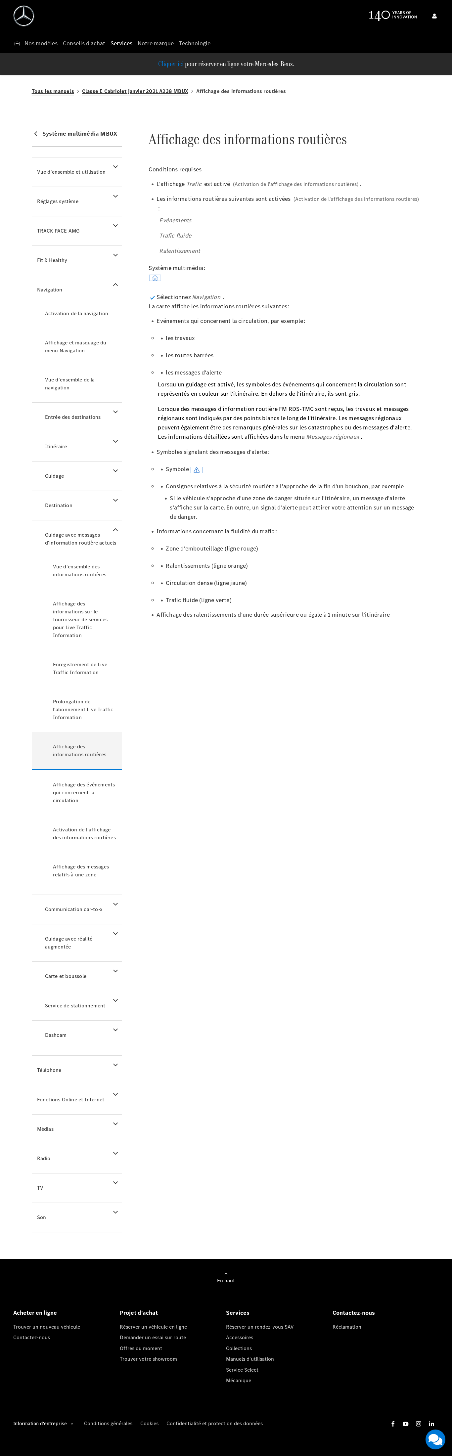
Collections (239, 1348)
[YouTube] (406, 1424)
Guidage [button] (54, 475)
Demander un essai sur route (153, 1337)
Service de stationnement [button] (75, 1005)
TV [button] (40, 1187)
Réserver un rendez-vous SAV (260, 1326)
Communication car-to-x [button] (74, 909)
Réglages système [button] (57, 201)
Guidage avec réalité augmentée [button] (69, 942)
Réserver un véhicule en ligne (153, 1326)
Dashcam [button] (56, 1035)
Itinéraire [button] (56, 446)
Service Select (242, 1369)
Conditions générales (108, 1423)
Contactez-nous (31, 1337)
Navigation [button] (50, 289)
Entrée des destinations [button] (73, 417)
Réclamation (347, 1326)
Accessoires (239, 1337)
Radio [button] (44, 1158)
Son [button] (41, 1217)
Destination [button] (58, 505)
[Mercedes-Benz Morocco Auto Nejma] (23, 15)
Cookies (149, 1423)
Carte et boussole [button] (65, 976)
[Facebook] (393, 1424)
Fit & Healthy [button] (52, 260)
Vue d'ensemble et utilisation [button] (71, 171)
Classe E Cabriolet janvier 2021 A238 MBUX (135, 91)
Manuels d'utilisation (250, 1358)
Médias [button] (45, 1128)
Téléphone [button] (49, 1070)
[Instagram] (419, 1424)
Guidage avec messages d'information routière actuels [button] (80, 538)
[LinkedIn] (431, 1424)
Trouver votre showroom (148, 1358)
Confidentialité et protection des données (214, 1423)
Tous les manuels (53, 91)
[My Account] (434, 16)
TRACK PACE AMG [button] (58, 230)
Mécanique (238, 1380)
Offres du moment (141, 1348)
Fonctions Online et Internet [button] (71, 1099)
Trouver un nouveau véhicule (46, 1326)
